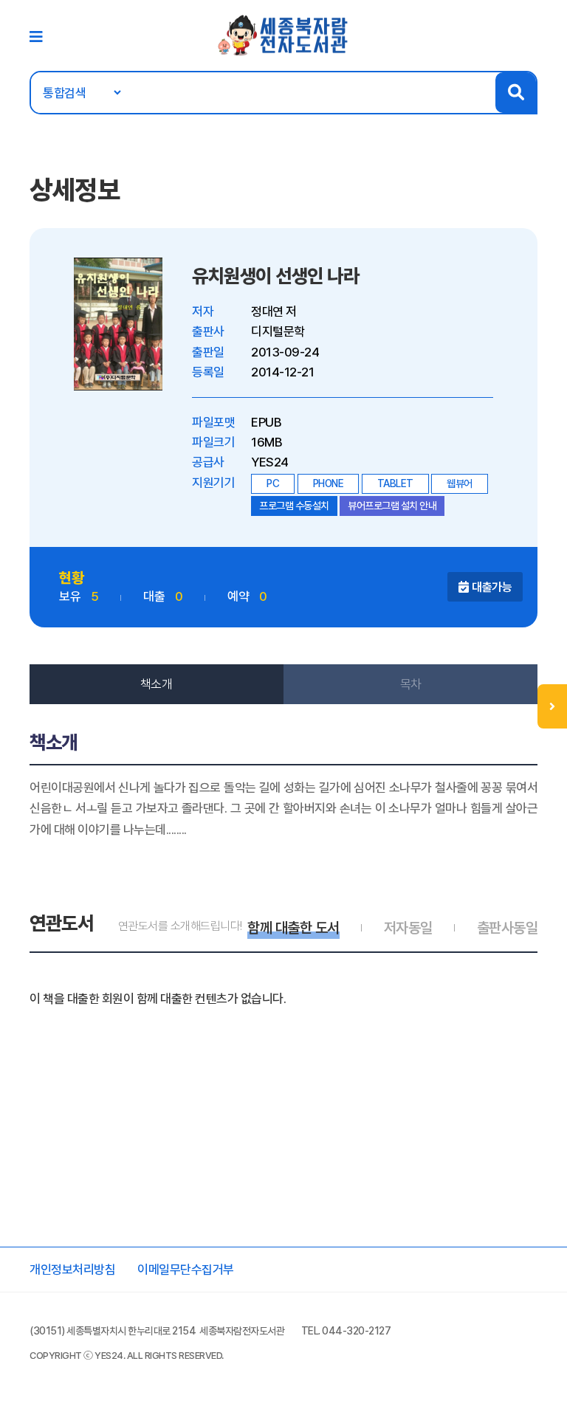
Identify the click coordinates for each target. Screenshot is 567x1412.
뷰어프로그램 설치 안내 (392, 506)
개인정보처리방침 (72, 1269)
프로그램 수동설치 (294, 506)
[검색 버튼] (515, 92)
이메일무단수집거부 (185, 1269)
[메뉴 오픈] (552, 706)
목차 (411, 684)
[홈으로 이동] (283, 34)
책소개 (156, 684)
